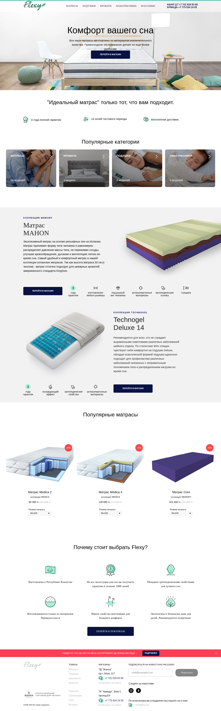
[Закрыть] (216, 653)
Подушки (89, 6)
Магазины (148, 6)
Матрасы (72, 6)
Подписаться (186, 672)
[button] (150, 653)
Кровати (105, 6)
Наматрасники (126, 6)
